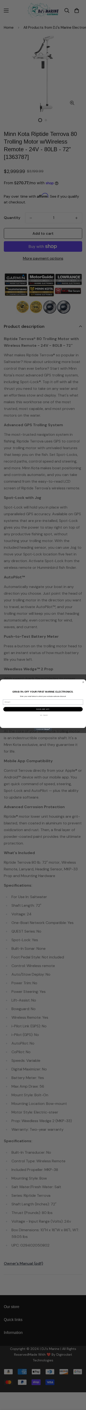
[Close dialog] (83, 682)
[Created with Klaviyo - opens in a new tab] (43, 729)
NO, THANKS (44, 715)
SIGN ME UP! (42, 709)
